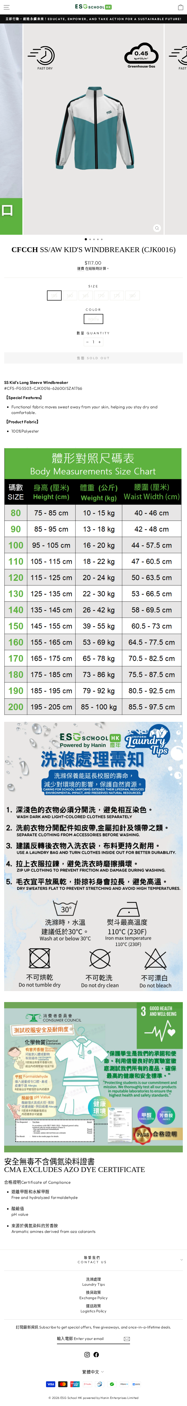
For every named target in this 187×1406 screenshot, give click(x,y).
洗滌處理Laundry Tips (93, 1282)
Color (94, 310)
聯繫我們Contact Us (92, 1260)
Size (93, 286)
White (93, 319)
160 (70, 295)
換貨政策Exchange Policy (93, 1295)
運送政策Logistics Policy (94, 1308)
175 (117, 295)
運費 (80, 268)
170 (101, 295)
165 (86, 295)
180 (132, 295)
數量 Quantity (93, 333)
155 (54, 295)
